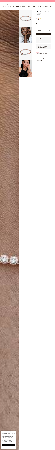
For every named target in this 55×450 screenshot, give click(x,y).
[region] (8, 440)
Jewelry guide (42, 6)
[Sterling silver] (36, 19)
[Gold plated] (41, 19)
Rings (20, 6)
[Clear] (38, 23)
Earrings (23, 6)
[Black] (36, 23)
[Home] (5, 4)
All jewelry (51, 6)
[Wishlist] (47, 4)
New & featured (5, 6)
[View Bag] (52, 4)
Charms (9, 6)
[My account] (50, 4)
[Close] (15, 432)
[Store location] (48, 4)
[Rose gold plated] (38, 19)
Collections (47, 6)
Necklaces (17, 6)
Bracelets (13, 6)
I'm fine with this (8, 444)
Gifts (38, 6)
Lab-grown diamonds (29, 6)
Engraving (34, 6)
